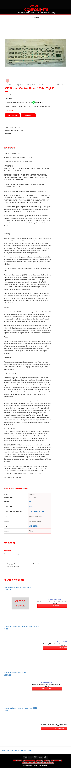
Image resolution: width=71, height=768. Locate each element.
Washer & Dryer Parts (58, 85)
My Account (29, 760)
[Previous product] (10, 94)
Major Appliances (22, 85)
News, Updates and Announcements (38, 762)
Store (39, 760)
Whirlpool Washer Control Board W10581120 (46, 684)
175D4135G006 (34, 526)
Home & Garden (10, 85)
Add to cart (12, 115)
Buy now (28, 115)
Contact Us (56, 760)
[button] (35, 17)
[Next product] (6, 94)
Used (30, 506)
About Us (17, 760)
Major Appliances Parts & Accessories (39, 85)
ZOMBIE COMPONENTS (36, 8)
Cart (47, 760)
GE (10, 133)
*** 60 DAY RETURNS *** (37, 511)
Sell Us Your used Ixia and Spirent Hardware (16, 750)
